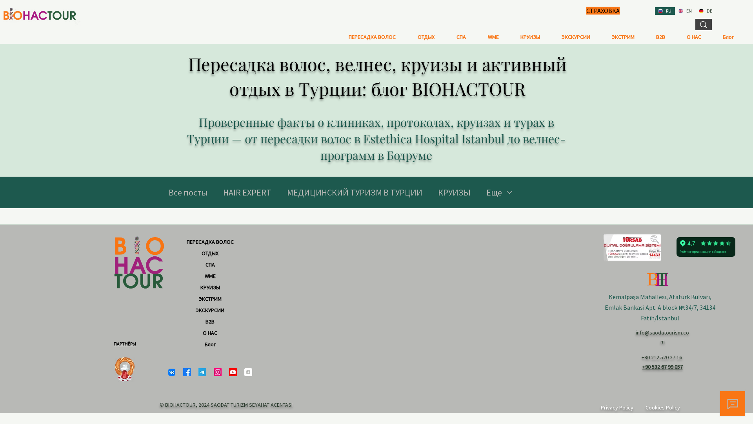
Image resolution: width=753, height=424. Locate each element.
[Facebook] (187, 372)
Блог (210, 344)
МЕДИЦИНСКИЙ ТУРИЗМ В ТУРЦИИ (354, 192)
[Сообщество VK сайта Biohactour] (172, 372)
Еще (494, 192)
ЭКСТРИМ (210, 298)
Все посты (188, 192)
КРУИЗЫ (454, 192)
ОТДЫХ (210, 253)
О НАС (210, 332)
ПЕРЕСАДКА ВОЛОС (210, 241)
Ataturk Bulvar (688, 297)
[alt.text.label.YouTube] (233, 372)
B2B (210, 321)
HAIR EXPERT (247, 192)
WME (210, 276)
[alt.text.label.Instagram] (218, 372)
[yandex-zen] (248, 372)
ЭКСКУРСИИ (210, 310)
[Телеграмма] (202, 372)
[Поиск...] (703, 24)
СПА (210, 264)
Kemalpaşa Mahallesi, (639, 297)
